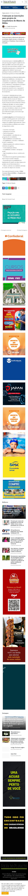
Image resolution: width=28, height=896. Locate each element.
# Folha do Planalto (15, 13)
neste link (21, 73)
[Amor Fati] (6, 755)
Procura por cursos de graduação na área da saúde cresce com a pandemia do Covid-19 (17, 523)
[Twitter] (6, 188)
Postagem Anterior (6, 230)
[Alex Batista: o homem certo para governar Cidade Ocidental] (6, 550)
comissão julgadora (8, 117)
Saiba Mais (12, 891)
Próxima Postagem (22, 230)
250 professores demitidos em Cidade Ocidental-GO (17, 531)
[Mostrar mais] (18, 188)
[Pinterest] (12, 188)
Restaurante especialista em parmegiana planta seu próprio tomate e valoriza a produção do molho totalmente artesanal (18, 559)
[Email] (15, 188)
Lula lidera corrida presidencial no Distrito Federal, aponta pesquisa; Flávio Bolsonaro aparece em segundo (13, 722)
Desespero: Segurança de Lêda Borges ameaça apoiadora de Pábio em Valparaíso (13, 510)
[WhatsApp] (9, 188)
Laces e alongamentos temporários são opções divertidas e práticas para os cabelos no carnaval (17, 540)
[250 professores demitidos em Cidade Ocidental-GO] (6, 531)
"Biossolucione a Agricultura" (15, 732)
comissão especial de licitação (10, 97)
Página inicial (5, 13)
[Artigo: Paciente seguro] (6, 749)
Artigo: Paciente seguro (17, 747)
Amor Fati (13, 754)
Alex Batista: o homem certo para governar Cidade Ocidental (17, 550)
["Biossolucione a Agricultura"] (6, 733)
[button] (1, 2)
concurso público (17, 61)
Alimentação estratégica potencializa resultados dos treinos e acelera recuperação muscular (18, 741)
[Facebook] (3, 188)
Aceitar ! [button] (5, 893)
